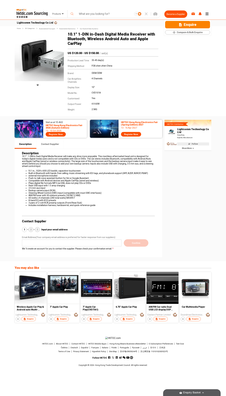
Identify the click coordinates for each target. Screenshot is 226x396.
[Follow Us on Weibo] (120, 357)
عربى (145, 347)
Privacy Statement (81, 351)
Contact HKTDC (78, 344)
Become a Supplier (176, 14)
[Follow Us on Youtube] (127, 357)
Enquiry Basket (192, 392)
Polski (114, 347)
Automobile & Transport (47, 29)
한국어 (153, 347)
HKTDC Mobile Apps (97, 344)
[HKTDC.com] (113, 338)
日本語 (162, 347)
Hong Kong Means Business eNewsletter (127, 344)
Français (95, 347)
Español (84, 347)
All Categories (30, 28)
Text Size (180, 344)
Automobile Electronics (67, 29)
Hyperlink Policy (99, 351)
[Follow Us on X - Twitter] (113, 357)
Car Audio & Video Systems (89, 29)
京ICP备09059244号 (128, 351)
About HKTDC (62, 344)
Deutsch (74, 347)
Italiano (105, 347)
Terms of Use (64, 351)
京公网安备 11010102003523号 (154, 351)
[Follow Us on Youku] (131, 357)
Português (124, 347)
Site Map (113, 351)
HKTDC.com (47, 344)
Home (19, 28)
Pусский (135, 347)
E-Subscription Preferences (161, 344)
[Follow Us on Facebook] (109, 357)
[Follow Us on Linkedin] (116, 357)
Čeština (64, 347)
